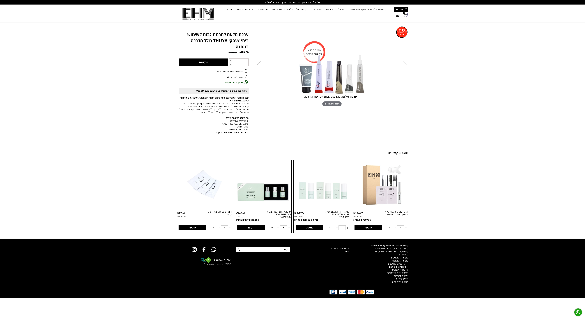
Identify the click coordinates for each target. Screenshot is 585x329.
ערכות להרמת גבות (400, 260)
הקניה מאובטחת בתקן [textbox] (217, 262)
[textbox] (322, 247)
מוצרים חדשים (402, 279)
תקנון (347, 251)
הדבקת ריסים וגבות (400, 282)
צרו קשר (399, 9)
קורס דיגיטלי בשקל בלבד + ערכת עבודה (289, 9)
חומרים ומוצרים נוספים (398, 266)
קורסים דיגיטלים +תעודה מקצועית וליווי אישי (367, 9)
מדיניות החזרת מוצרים (340, 248)
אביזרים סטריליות (401, 275)
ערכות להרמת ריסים (245, 9)
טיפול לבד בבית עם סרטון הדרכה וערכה (327, 9)
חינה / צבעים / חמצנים (398, 263)
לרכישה (368, 227)
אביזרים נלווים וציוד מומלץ (397, 272)
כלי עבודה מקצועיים (400, 269)
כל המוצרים (263, 9)
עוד (230, 9)
